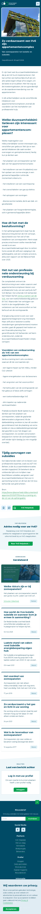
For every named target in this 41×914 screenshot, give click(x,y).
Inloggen (20, 790)
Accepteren (11, 909)
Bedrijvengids (21, 849)
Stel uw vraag (20, 843)
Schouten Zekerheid (11, 601)
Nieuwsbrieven (20, 873)
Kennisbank (20, 846)
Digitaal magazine (20, 870)
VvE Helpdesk (20, 840)
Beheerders (20, 851)
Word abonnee (20, 867)
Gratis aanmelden (20, 864)
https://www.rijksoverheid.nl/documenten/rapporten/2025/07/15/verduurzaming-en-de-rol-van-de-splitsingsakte (20, 495)
